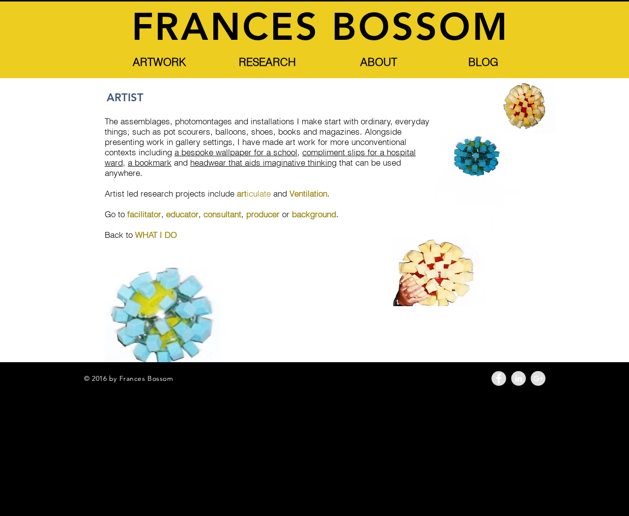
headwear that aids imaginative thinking (263, 162)
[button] (159, 62)
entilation (310, 193)
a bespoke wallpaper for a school (235, 152)
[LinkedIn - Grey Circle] (518, 378)
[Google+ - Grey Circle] (538, 378)
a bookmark (150, 162)
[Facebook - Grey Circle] (498, 378)
